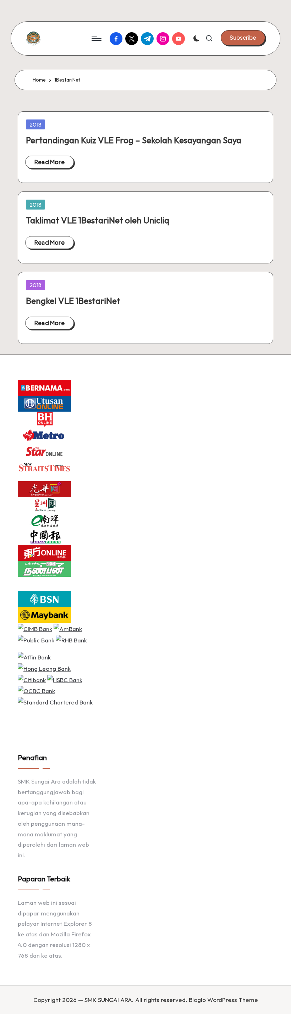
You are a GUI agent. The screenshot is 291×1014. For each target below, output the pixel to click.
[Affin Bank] (34, 656)
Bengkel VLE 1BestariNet (73, 300)
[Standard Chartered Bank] (55, 701)
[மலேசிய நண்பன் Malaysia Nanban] (44, 568)
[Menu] (96, 38)
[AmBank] (68, 628)
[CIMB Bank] (35, 628)
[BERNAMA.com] (44, 387)
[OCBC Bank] (36, 690)
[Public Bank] (36, 639)
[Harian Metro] (44, 435)
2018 (35, 124)
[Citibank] (32, 678)
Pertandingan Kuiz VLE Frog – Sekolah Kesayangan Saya (133, 140)
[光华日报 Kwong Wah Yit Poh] (44, 488)
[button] (243, 37)
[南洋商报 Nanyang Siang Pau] (44, 520)
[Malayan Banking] (44, 614)
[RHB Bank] (71, 639)
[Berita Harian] (44, 419)
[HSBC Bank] (64, 678)
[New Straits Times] (44, 466)
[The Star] (44, 451)
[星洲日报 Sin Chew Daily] (44, 504)
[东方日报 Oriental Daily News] (44, 552)
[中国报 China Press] (44, 536)
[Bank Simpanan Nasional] (44, 598)
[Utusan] (44, 403)
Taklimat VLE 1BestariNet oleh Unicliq (97, 220)
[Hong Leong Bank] (44, 668)
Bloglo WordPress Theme (223, 999)
